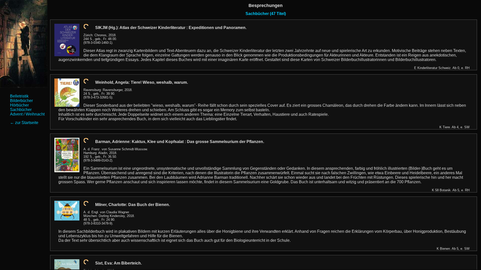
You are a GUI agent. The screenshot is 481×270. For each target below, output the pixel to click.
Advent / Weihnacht (27, 114)
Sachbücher (21, 110)
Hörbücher (19, 105)
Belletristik (19, 96)
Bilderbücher (21, 100)
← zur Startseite (24, 122)
